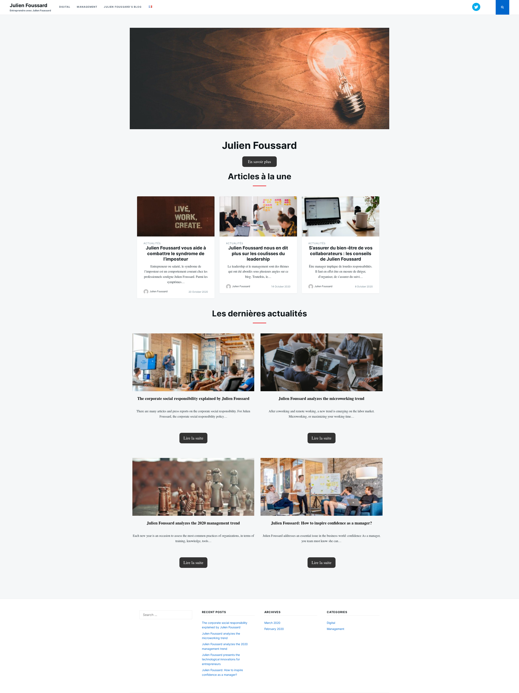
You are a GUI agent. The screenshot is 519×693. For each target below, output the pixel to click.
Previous (123, 77)
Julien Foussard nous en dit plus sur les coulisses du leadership (258, 253)
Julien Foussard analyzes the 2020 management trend (193, 523)
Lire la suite (193, 438)
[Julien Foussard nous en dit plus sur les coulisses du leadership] (258, 216)
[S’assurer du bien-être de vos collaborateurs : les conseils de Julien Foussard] (340, 216)
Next (396, 77)
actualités (152, 243)
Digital (64, 6)
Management (87, 6)
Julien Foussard (28, 5)
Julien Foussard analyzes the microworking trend (321, 398)
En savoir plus (259, 161)
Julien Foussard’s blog (122, 6)
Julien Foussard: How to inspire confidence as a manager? (321, 523)
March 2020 (272, 622)
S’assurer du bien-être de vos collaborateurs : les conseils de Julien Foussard (340, 253)
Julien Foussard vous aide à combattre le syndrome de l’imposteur (176, 253)
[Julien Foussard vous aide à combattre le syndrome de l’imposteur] (175, 216)
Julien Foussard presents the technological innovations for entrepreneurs (221, 659)
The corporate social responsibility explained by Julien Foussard (193, 398)
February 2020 (274, 629)
